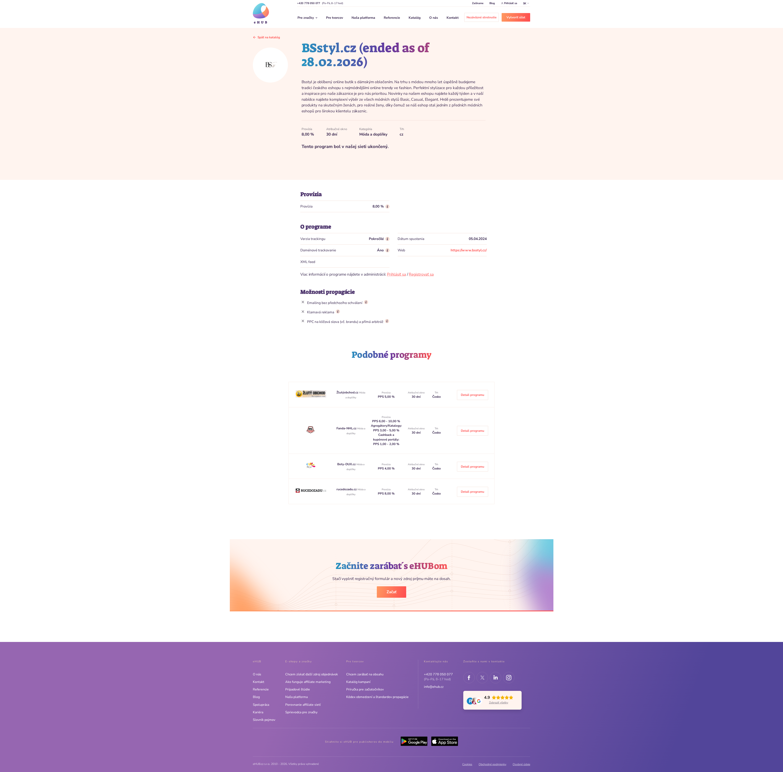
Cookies (467, 764)
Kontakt (453, 17)
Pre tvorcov (334, 17)
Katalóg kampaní (358, 682)
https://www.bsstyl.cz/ (469, 250)
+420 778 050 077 (308, 3)
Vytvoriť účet (516, 17)
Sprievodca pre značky (301, 712)
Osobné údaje (521, 764)
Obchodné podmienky (492, 764)
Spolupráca (261, 704)
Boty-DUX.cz (346, 464)
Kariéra (258, 712)
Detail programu (472, 395)
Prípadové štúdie (297, 689)
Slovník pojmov (264, 720)
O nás (433, 17)
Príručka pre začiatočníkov (365, 689)
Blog (492, 3)
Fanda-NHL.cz (346, 428)
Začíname (477, 3)
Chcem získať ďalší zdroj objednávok (311, 674)
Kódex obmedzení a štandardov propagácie (377, 697)
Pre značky (305, 17)
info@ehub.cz (433, 687)
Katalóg (415, 17)
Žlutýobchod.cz (347, 392)
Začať (391, 592)
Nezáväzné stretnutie (482, 17)
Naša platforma (363, 17)
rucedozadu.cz (346, 489)
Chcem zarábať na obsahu (365, 674)
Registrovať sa (421, 274)
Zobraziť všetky (498, 703)
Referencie (392, 17)
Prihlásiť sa (510, 3)
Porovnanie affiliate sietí (303, 704)
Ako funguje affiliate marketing (308, 682)
